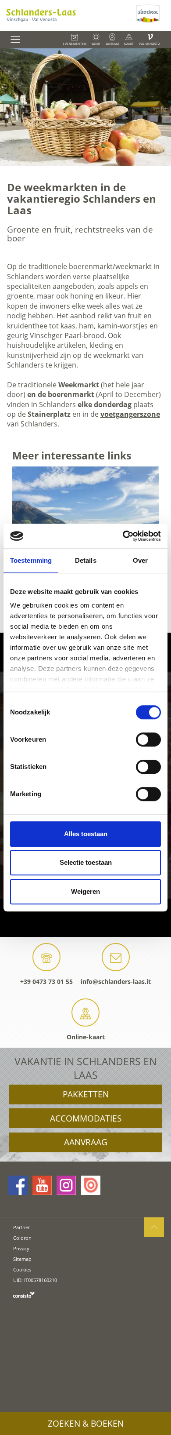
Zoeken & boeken (86, 1423)
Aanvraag (85, 1142)
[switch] (148, 739)
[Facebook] (18, 1185)
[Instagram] (66, 1185)
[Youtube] (42, 1185)
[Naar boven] (154, 1227)
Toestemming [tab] (31, 560)
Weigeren (85, 891)
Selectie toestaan (86, 862)
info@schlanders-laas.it (116, 981)
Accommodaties (85, 1118)
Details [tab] (85, 560)
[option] (85, 107)
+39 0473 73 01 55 (46, 981)
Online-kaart (86, 1037)
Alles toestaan (85, 834)
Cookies (22, 1269)
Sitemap (22, 1259)
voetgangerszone (130, 414)
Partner (21, 1227)
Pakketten (86, 1094)
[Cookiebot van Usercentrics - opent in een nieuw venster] (123, 536)
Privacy (21, 1248)
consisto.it (24, 1294)
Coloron (22, 1238)
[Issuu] (90, 1185)
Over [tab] (140, 560)
